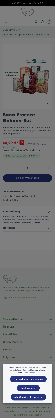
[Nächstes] (47, 104)
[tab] (27, 217)
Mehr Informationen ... (27, 373)
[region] (27, 76)
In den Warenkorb (27, 178)
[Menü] (6, 22)
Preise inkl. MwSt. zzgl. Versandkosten (21, 150)
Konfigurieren (28, 388)
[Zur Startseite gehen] (27, 12)
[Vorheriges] (41, 104)
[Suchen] (36, 22)
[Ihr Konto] (43, 22)
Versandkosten (12, 411)
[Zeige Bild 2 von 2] (47, 82)
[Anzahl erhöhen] (48, 168)
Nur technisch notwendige (28, 379)
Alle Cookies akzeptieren (28, 397)
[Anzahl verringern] (6, 168)
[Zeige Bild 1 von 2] (47, 77)
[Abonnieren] (49, 297)
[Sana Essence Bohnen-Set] (27, 76)
